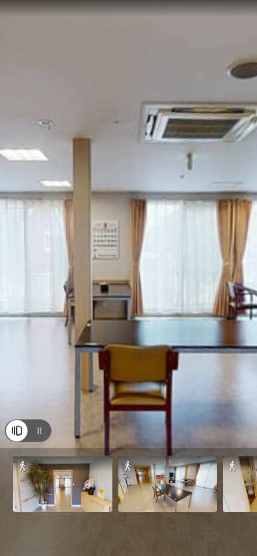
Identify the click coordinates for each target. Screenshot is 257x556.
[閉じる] (16, 430)
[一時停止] (39, 430)
